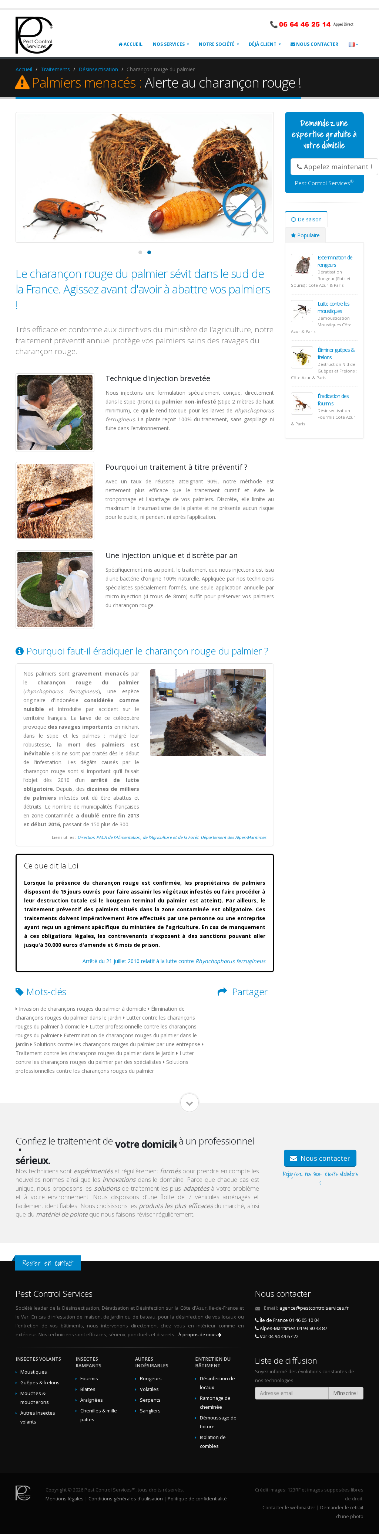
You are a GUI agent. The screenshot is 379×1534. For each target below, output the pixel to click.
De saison (309, 219)
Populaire (308, 235)
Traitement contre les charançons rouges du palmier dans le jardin (95, 1053)
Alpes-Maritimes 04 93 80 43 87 (293, 1328)
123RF (294, 1490)
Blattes (87, 1389)
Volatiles (149, 1389)
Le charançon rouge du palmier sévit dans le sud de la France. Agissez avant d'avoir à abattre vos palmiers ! (143, 289)
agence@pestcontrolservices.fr (314, 1308)
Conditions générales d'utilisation (125, 1499)
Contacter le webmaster (288, 1507)
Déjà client (262, 44)
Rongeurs (151, 1378)
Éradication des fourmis (333, 399)
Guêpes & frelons (40, 1383)
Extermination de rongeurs (335, 261)
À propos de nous (198, 1334)
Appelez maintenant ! (337, 166)
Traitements (55, 69)
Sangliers (150, 1411)
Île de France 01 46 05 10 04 (289, 1320)
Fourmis (89, 1378)
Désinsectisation (98, 69)
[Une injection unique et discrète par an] (55, 589)
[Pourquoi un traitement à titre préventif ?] (55, 501)
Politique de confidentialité (197, 1499)
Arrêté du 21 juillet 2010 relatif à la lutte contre (174, 961)
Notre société (217, 44)
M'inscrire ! (346, 1393)
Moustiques (33, 1372)
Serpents (150, 1400)
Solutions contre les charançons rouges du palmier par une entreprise (117, 1044)
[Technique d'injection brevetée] (55, 412)
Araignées (91, 1400)
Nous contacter (316, 44)
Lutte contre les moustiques (333, 307)
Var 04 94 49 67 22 (279, 1336)
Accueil (132, 44)
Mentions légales (65, 1499)
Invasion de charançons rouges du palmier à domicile (82, 1008)
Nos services (169, 44)
